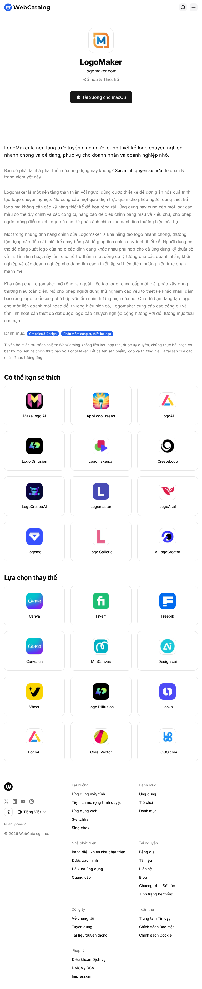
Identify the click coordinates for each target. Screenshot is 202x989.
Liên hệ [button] (145, 868)
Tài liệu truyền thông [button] (90, 935)
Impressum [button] (81, 976)
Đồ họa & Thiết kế (101, 79)
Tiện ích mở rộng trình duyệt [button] (96, 802)
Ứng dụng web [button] (85, 811)
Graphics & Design (43, 334)
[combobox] (32, 812)
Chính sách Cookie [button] (155, 935)
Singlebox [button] (80, 827)
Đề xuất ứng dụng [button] (87, 868)
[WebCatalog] (8, 786)
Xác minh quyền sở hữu (138, 170)
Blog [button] (143, 877)
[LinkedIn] (15, 801)
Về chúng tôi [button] (83, 918)
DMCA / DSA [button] (83, 968)
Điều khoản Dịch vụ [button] (88, 959)
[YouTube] (23, 801)
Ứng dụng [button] (147, 794)
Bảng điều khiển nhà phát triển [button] (98, 852)
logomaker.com (101, 71)
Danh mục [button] (147, 811)
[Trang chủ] (27, 7)
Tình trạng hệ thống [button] (156, 894)
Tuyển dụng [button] (82, 926)
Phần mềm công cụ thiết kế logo (87, 334)
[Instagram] (31, 801)
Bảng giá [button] (147, 852)
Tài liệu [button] (145, 860)
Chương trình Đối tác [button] (157, 885)
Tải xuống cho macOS (104, 97)
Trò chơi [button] (146, 802)
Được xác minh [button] (85, 860)
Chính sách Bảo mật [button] (156, 926)
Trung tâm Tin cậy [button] (155, 918)
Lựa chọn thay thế (30, 577)
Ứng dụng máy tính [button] (88, 794)
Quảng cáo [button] (81, 877)
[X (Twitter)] (6, 801)
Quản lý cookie (15, 824)
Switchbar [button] (81, 819)
